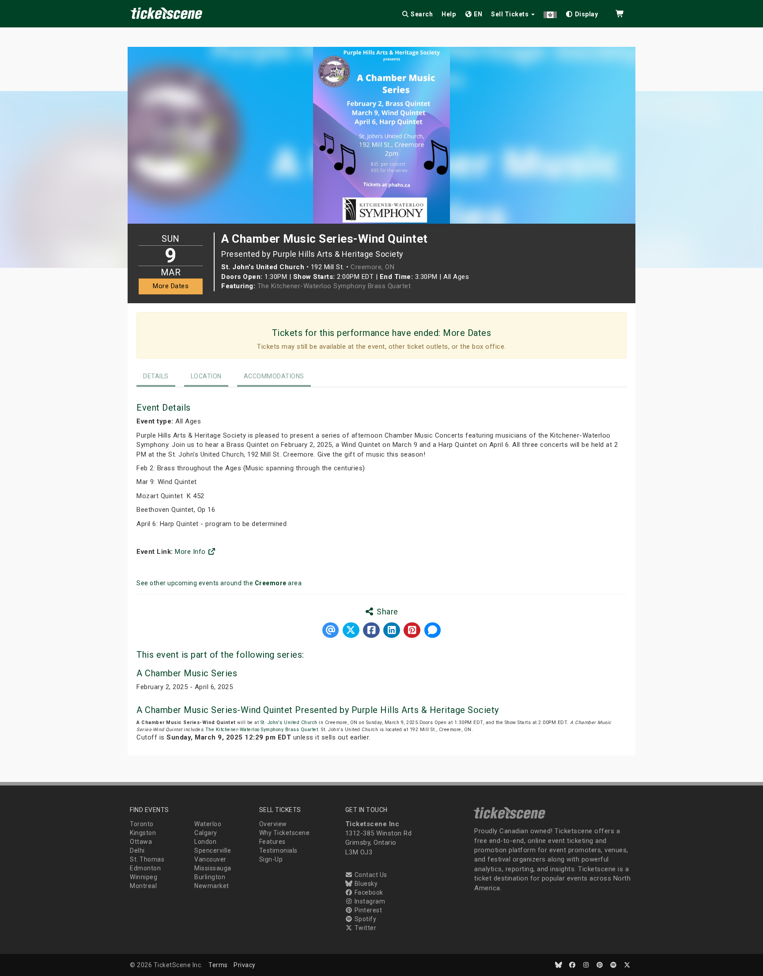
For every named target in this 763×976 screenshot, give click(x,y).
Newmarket (211, 885)
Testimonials (278, 850)
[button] (550, 13)
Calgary (205, 832)
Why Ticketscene (284, 832)
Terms (218, 964)
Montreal (143, 885)
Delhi (137, 850)
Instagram (369, 901)
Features (272, 841)
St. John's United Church (289, 722)
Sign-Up (271, 859)
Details (156, 376)
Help (449, 14)
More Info (191, 552)
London (205, 841)
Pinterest (367, 910)
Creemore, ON (372, 267)
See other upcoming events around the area (219, 583)
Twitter (364, 927)
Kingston (143, 832)
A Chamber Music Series (186, 673)
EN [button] (477, 14)
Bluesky (365, 883)
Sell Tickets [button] (510, 14)
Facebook (368, 892)
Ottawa (141, 841)
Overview (273, 823)
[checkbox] (582, 13)
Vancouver (210, 859)
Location (206, 376)
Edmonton (145, 868)
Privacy (245, 964)
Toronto (142, 823)
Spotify (364, 919)
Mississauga (212, 868)
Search (421, 14)
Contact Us (370, 874)
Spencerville (212, 850)
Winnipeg (143, 877)
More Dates (171, 286)
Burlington (209, 877)
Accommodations (274, 376)
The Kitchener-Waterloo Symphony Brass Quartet (334, 286)
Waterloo (207, 823)
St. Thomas (147, 859)
